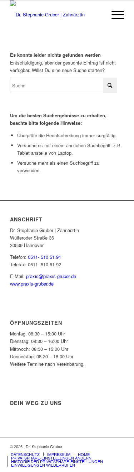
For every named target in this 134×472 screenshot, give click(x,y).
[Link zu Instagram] (118, 446)
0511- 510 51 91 (44, 256)
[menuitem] (114, 14)
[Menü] (114, 14)
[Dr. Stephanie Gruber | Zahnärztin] (55, 14)
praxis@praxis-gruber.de (51, 276)
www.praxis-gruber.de (32, 283)
